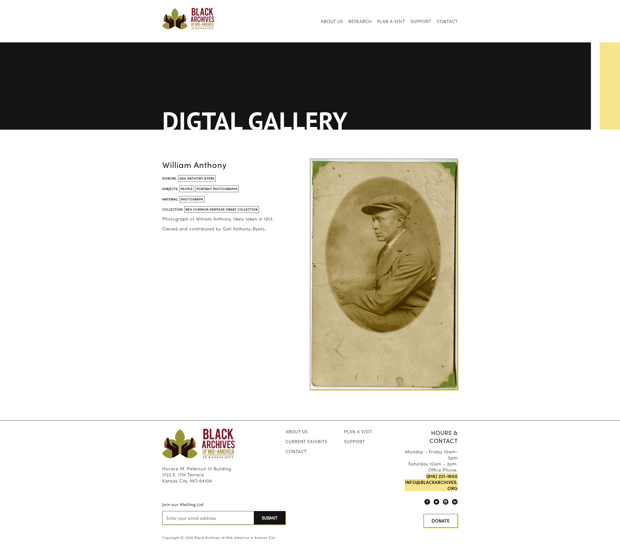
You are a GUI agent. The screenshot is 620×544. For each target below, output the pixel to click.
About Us (332, 21)
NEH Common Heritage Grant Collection (222, 209)
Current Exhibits (306, 441)
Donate (441, 521)
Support (421, 21)
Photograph (192, 199)
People (187, 189)
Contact (447, 21)
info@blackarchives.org (431, 485)
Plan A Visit (391, 21)
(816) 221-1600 (442, 476)
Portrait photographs (217, 189)
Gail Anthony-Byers (196, 178)
